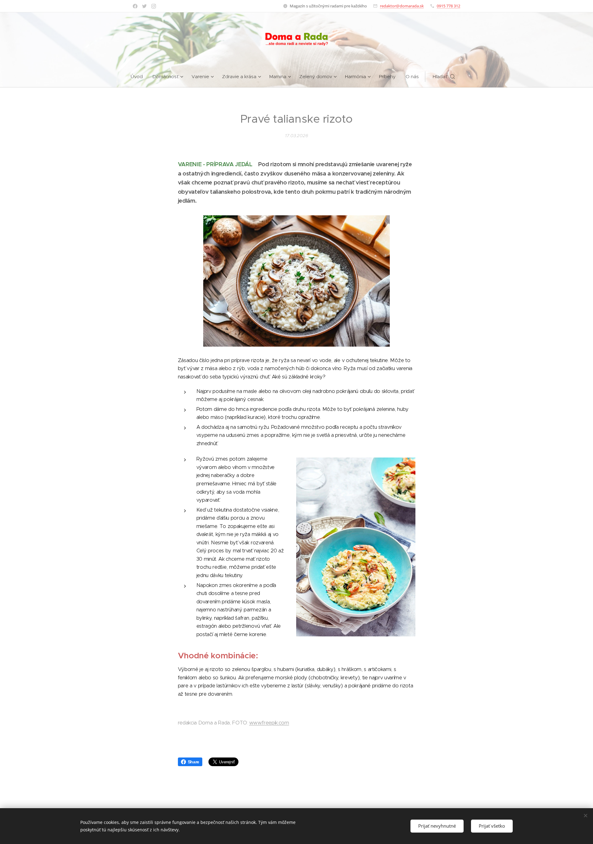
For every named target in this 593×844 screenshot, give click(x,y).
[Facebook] (135, 6)
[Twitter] (144, 6)
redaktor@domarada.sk (402, 6)
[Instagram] (154, 6)
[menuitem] (139, 76)
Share (193, 761)
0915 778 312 (448, 6)
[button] (444, 76)
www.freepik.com (269, 723)
